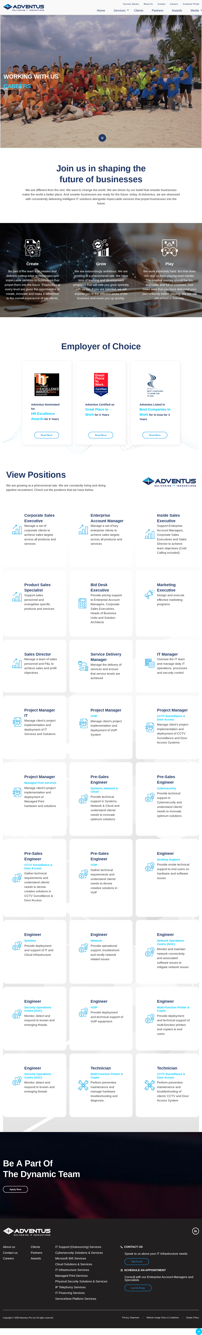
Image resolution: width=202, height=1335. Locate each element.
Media (195, 10)
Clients (138, 10)
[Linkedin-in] (195, 1231)
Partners (157, 10)
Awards (177, 10)
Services (119, 10)
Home (101, 10)
